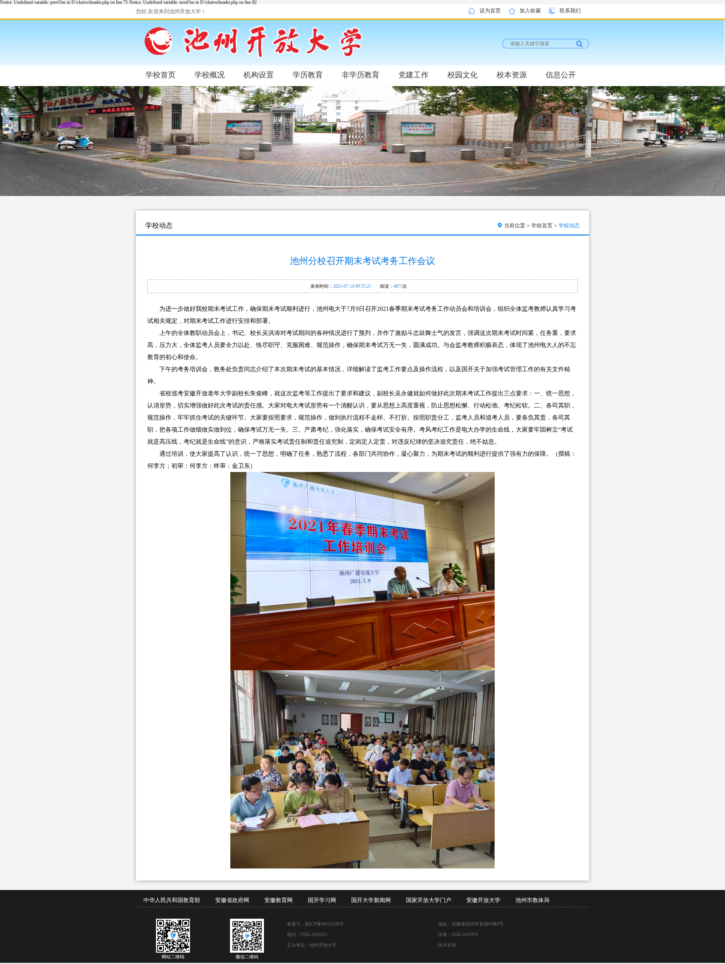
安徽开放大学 (483, 900)
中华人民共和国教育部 (171, 900)
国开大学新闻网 (371, 900)
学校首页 (160, 75)
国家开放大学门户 (428, 900)
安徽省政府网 (232, 900)
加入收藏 (530, 11)
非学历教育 (360, 75)
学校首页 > (544, 225)
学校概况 (209, 75)
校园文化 (462, 75)
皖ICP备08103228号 (324, 924)
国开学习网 (322, 900)
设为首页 (490, 11)
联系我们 (570, 11)
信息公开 (561, 75)
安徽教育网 (278, 900)
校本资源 (512, 75)
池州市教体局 (532, 900)
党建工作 (413, 75)
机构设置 (259, 75)
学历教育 (308, 75)
